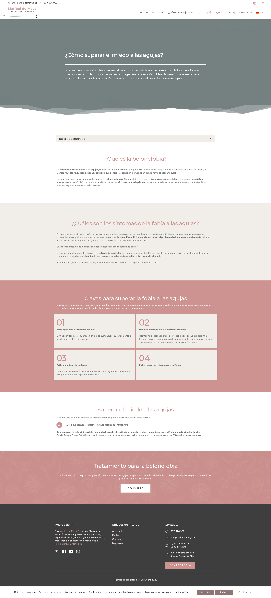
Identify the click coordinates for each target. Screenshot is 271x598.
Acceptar (205, 592)
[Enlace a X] (263, 3)
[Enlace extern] (19, 12)
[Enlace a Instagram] (254, 3)
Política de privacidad (125, 579)
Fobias (115, 535)
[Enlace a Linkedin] (71, 551)
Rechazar (224, 592)
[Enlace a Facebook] (259, 3)
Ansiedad (117, 531)
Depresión (117, 543)
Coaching (117, 539)
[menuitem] (144, 12)
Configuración (245, 592)
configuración (181, 592)
